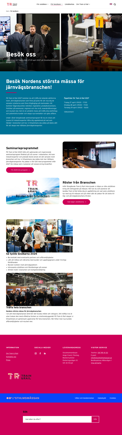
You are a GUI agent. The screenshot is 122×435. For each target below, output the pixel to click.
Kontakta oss (11, 357)
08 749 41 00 (103, 353)
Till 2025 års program (19, 170)
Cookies (113, 398)
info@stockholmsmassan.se (101, 358)
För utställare (42, 4)
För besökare (56, 4)
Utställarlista (69, 4)
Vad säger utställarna (75, 202)
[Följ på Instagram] (36, 353)
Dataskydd (102, 398)
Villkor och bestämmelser (84, 398)
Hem (7, 11)
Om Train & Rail (82, 4)
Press (8, 360)
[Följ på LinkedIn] (45, 353)
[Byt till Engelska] (111, 4)
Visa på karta (96, 363)
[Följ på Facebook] (40, 353)
